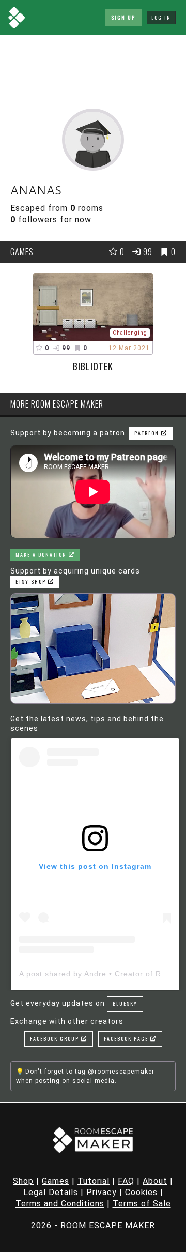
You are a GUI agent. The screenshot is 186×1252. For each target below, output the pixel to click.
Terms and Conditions (60, 1204)
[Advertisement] (93, 72)
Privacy (101, 1192)
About (155, 1181)
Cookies (141, 1192)
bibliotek (93, 366)
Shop (23, 1181)
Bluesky (125, 1003)
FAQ (126, 1181)
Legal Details (50, 1192)
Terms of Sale (142, 1204)
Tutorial (94, 1181)
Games (55, 1181)
